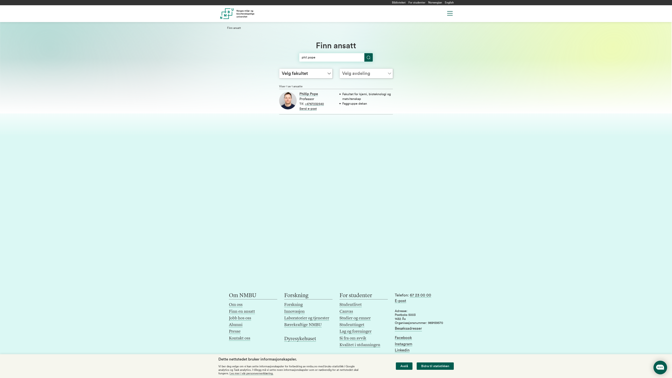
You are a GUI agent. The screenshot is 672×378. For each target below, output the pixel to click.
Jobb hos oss (240, 318)
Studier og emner (355, 318)
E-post (400, 301)
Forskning (293, 305)
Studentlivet (351, 305)
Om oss (236, 305)
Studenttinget (352, 325)
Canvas (346, 312)
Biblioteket (399, 2)
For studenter (416, 2)
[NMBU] (245, 13)
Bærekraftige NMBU (303, 325)
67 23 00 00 (420, 295)
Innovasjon (294, 312)
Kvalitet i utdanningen (360, 345)
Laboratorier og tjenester (306, 318)
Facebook (403, 338)
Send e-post (308, 108)
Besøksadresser (408, 328)
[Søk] (368, 57)
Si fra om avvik (353, 338)
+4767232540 (314, 104)
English (449, 2)
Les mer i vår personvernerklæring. (251, 373)
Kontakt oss (239, 338)
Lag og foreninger (356, 332)
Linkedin (402, 350)
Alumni (236, 325)
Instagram (403, 344)
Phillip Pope (308, 94)
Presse (235, 332)
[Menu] (450, 13)
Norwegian (435, 2)
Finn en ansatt (242, 312)
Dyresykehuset (300, 339)
